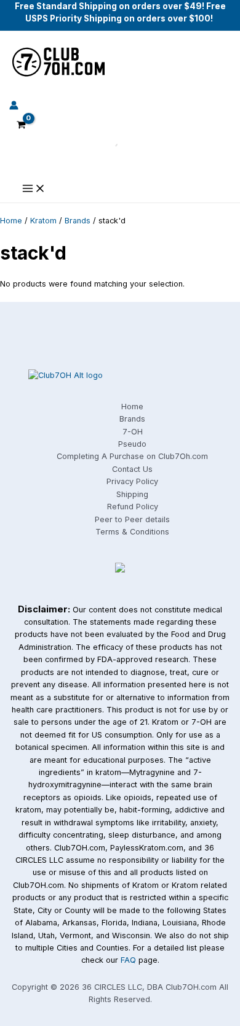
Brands (77, 220)
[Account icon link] (13, 107)
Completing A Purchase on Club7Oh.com (132, 456)
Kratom (43, 220)
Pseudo (132, 444)
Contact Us (132, 469)
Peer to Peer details (132, 519)
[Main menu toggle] (33, 189)
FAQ (128, 960)
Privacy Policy (132, 481)
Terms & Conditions (132, 531)
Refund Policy (132, 506)
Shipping (132, 494)
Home (11, 220)
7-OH (132, 431)
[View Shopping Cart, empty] (21, 125)
